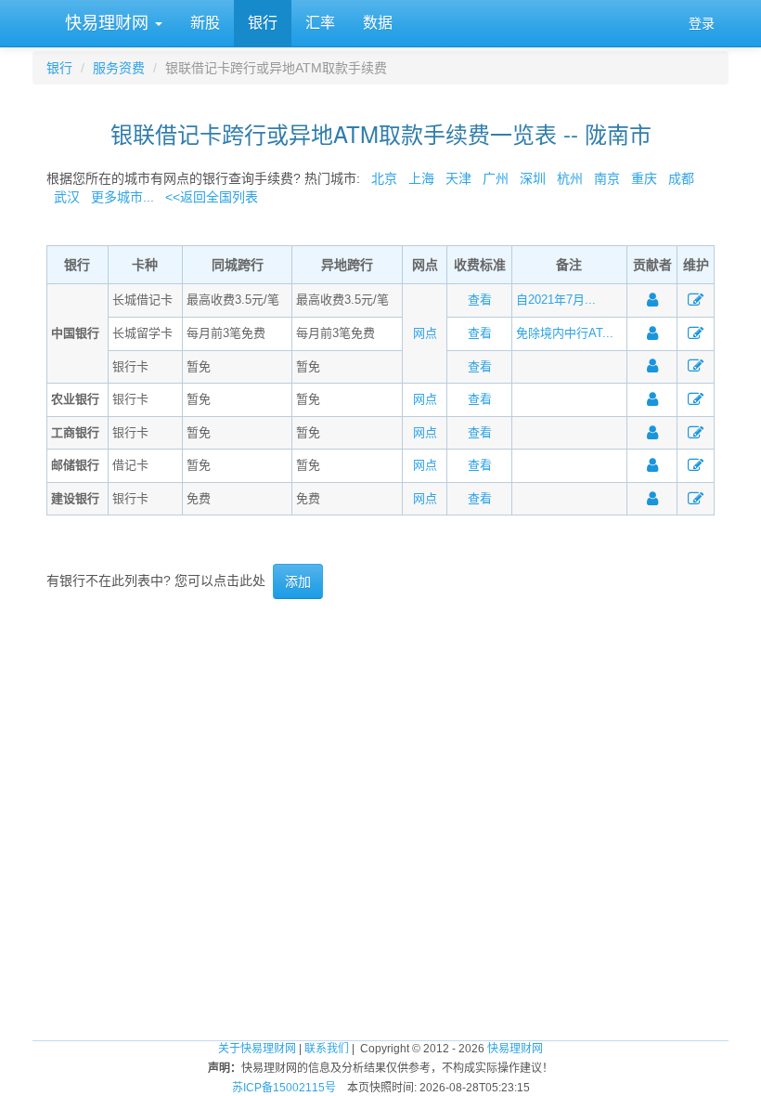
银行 (262, 23)
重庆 (644, 178)
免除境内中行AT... (564, 333)
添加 (298, 581)
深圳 (533, 178)
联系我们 (326, 1048)
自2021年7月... (556, 300)
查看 (480, 300)
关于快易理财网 (257, 1048)
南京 (607, 178)
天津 (458, 178)
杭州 (570, 178)
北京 (384, 178)
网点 (425, 333)
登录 (702, 23)
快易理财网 (106, 23)
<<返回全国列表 (211, 196)
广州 (496, 178)
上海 (421, 178)
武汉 (67, 196)
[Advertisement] (380, 659)
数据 (378, 23)
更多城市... (119, 196)
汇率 (320, 23)
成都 (681, 178)
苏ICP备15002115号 (284, 1087)
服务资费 (119, 67)
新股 (205, 23)
